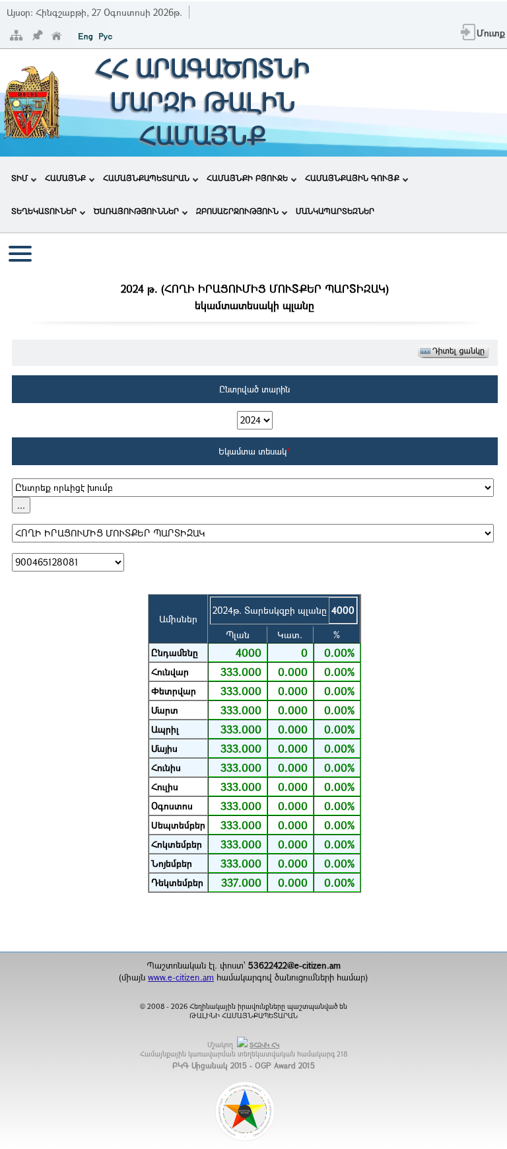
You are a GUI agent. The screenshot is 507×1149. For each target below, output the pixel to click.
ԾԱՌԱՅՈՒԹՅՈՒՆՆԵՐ (136, 210)
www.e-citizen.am (181, 977)
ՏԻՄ (19, 177)
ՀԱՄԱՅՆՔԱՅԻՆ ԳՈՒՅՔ (352, 177)
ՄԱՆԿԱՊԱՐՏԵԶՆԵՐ (335, 210)
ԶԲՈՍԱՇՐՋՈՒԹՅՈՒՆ (237, 210)
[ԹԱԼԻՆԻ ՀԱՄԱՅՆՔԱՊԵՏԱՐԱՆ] (31, 137)
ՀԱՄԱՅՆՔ (65, 177)
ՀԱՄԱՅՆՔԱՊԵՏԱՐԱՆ (146, 177)
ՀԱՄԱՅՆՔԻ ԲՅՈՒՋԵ (247, 177)
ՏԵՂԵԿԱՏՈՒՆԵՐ (44, 210)
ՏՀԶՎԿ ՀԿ (264, 1045)
